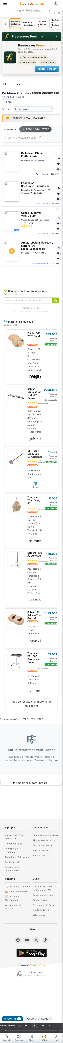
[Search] (40, 137)
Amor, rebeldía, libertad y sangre (37, 245)
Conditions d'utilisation (17, 857)
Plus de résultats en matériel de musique (32, 704)
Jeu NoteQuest (41, 910)
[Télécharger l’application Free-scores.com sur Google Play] (31, 953)
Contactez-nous (13, 843)
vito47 (43, 234)
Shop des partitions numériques (31, 311)
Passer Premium (46, 68)
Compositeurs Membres (45, 835)
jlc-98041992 (41, 263)
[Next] (43, 1026)
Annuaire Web (40, 900)
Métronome (39, 915)
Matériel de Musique (13, 907)
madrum (42, 174)
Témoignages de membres (13, 850)
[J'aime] (19, 1025)
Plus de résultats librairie (32, 783)
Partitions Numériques (12, 898)
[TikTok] (45, 940)
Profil (56, 1040)
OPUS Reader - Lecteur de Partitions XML (45, 888)
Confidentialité (12, 862)
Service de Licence (43, 845)
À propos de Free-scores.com (15, 837)
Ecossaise (35, 184)
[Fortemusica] (19, 974)
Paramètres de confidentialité (12, 869)
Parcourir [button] (19, 1040)
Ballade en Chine (32, 155)
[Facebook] (18, 940)
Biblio (31, 1040)
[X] (36, 940)
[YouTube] (27, 940)
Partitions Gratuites (19, 886)
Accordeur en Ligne (43, 895)
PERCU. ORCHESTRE (37, 129)
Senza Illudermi (31, 214)
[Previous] (26, 1026)
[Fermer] (56, 36)
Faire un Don (39, 855)
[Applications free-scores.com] (5, 23)
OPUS (44, 1040)
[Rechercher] (49, 10)
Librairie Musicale (18, 891)
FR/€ (58, 12)
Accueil (6, 1040)
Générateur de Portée (44, 905)
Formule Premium (42, 850)
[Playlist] (49, 1025)
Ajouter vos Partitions (44, 840)
